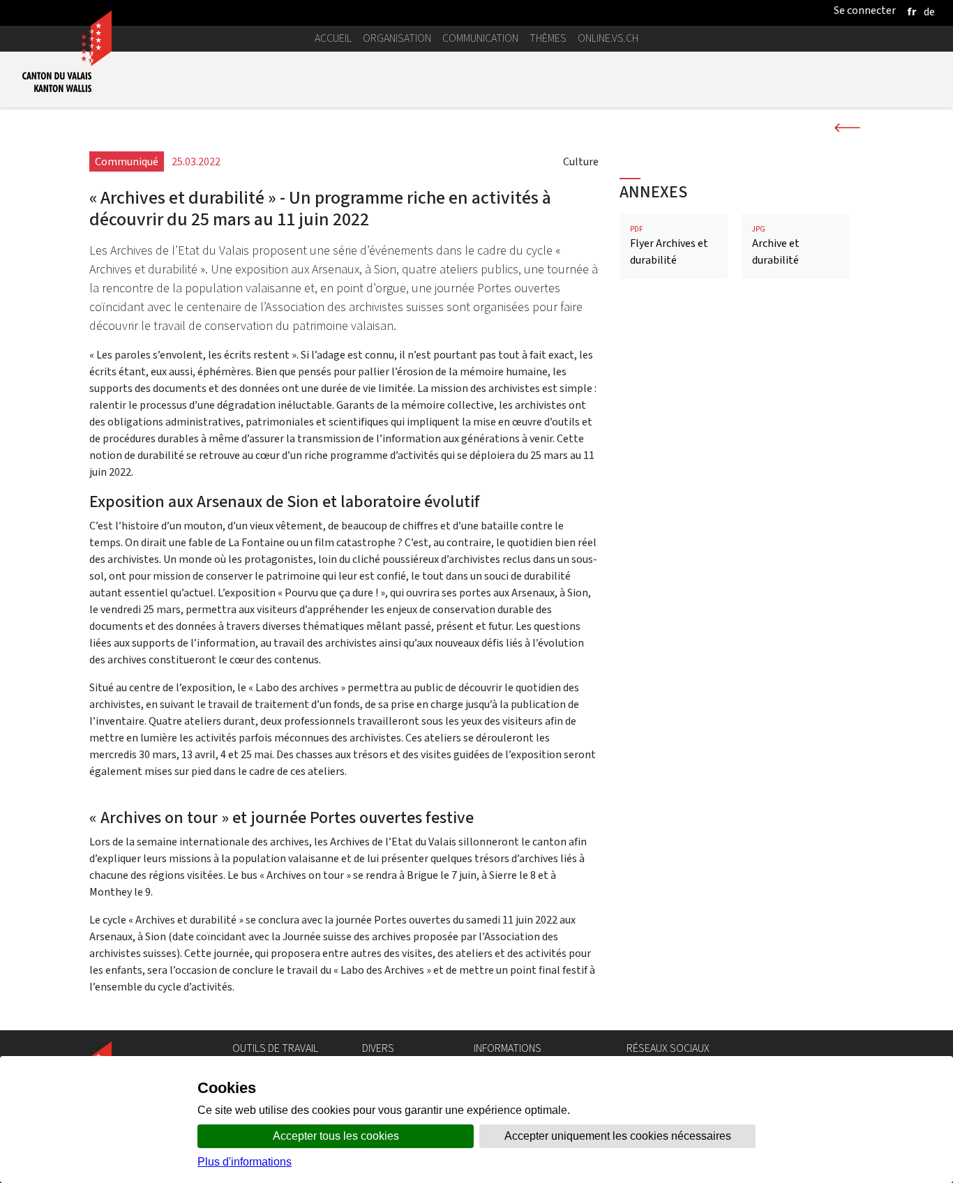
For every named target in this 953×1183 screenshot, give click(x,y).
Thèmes (548, 38)
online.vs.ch (608, 38)
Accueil (333, 38)
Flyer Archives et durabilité (669, 246)
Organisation (397, 38)
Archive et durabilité (776, 246)
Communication (480, 38)
